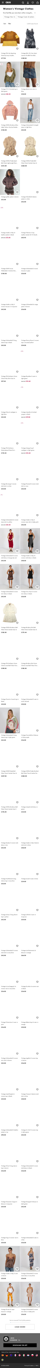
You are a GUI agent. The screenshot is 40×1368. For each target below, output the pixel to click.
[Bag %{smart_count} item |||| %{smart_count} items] (37, 2)
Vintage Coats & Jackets (26, 17)
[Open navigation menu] (3, 2)
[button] (2, 1355)
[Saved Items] (32, 2)
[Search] (23, 2)
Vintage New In (9, 17)
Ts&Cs (37, 1365)
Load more (20, 1327)
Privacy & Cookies (29, 1365)
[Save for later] (17, 48)
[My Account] (27, 2)
